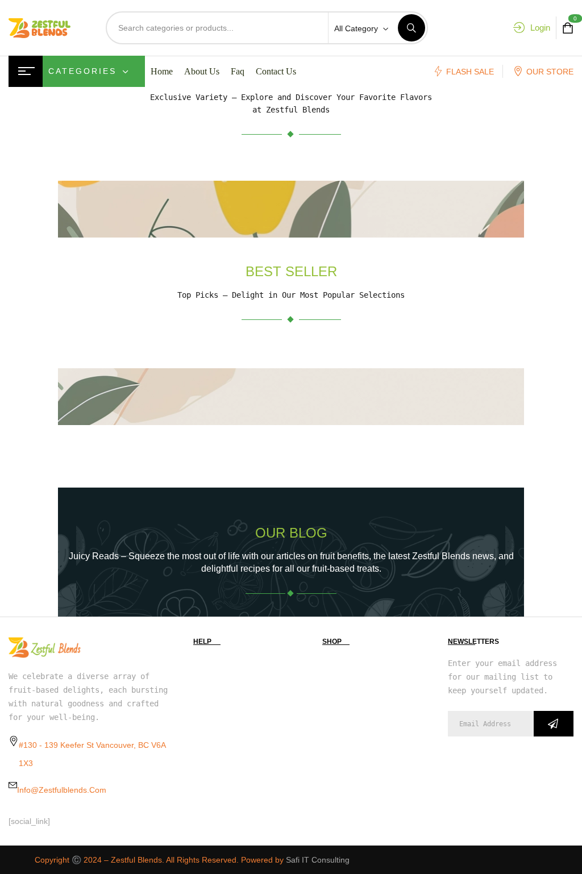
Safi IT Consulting (318, 859)
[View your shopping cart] (567, 28)
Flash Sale (470, 71)
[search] (411, 27)
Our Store (549, 71)
